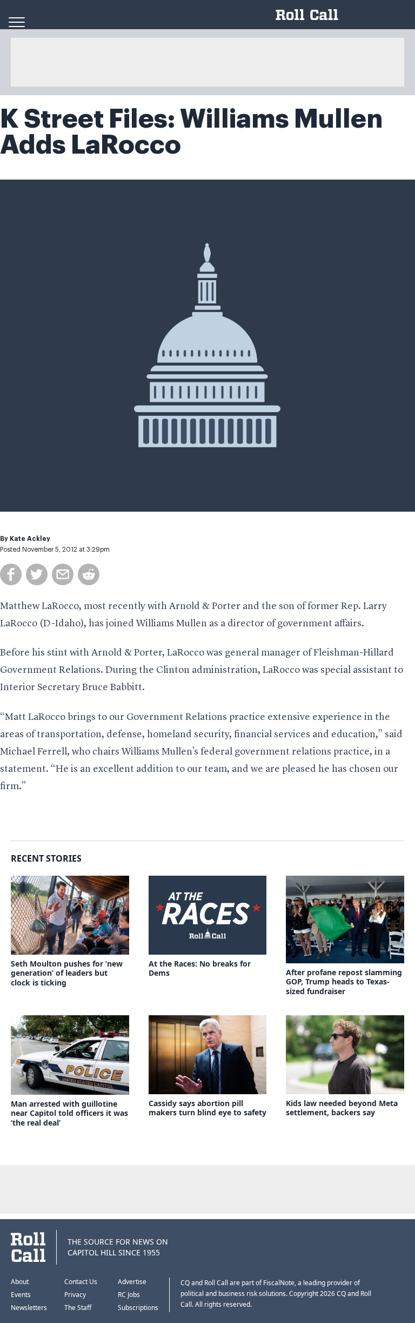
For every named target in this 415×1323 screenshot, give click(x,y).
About (20, 1281)
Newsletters (29, 1307)
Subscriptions (138, 1307)
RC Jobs (129, 1294)
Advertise (132, 1281)
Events (21, 1294)
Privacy (75, 1294)
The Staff (77, 1307)
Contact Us (80, 1281)
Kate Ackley (30, 538)
